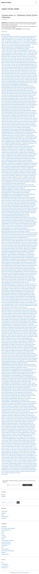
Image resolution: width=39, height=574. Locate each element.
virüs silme (4, 444)
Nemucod (26, 330)
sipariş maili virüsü (21, 393)
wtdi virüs (16, 457)
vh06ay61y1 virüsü (8, 441)
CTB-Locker (8, 178)
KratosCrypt (4, 297)
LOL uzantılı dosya (13, 307)
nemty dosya (9, 330)
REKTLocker (33, 372)
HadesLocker (26, 268)
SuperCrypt (24, 401)
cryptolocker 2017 (21, 149)
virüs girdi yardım (25, 443)
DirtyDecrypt (7, 200)
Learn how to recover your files (26, 300)
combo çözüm (4, 133)
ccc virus (21, 119)
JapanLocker (19, 285)
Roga (35, 378)
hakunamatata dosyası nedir (10, 269)
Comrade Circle (30, 133)
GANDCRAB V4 (25, 251)
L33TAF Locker (32, 299)
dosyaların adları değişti (25, 211)
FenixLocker (27, 231)
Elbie (18, 214)
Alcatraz (32, 65)
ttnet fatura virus (24, 415)
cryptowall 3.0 (23, 172)
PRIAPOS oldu (8, 351)
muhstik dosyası (31, 324)
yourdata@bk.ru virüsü (6, 469)
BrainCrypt (28, 108)
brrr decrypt (33, 112)
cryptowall (11, 172)
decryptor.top (26, 195)
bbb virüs (28, 87)
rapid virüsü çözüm (19, 365)
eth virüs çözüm (18, 226)
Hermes (30, 274)
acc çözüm (8, 56)
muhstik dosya (24, 324)
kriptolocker (7, 299)
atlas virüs (35, 78)
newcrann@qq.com (5, 331)
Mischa (10, 319)
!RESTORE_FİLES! (8, 39)
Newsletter (4, 518)
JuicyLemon (22, 288)
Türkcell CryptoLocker (23, 424)
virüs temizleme (9, 444)
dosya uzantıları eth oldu (26, 204)
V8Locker (16, 435)
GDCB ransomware (17, 255)
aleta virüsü (26, 67)
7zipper (35, 53)
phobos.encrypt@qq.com (29, 345)
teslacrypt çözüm (23, 406)
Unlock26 (33, 432)
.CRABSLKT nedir (8, 42)
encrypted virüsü (21, 221)
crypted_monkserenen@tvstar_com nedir (10, 146)
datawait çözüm (17, 184)
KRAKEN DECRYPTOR (22, 296)
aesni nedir (18, 64)
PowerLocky (7, 350)
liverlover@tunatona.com (9, 304)
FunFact (3, 243)
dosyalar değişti (15, 206)
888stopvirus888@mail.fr (7, 54)
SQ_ (30, 396)
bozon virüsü (19, 107)
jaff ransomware (18, 283)
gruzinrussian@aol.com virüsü (8, 265)
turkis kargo (19, 427)
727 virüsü (24, 53)
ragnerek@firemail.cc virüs (7, 362)
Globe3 (13, 260)
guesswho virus (19, 266)
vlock (15, 446)
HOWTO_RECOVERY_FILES (22, 279)
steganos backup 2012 (6, 399)
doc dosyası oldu (33, 201)
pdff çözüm (20, 342)
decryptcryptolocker (25, 192)
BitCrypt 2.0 (26, 96)
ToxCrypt (8, 410)
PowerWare (20, 350)
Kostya (12, 294)
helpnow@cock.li (21, 274)
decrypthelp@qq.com (30, 194)
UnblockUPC (18, 430)
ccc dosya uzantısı (5, 119)
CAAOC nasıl (20, 116)
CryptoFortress (17, 147)
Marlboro (10, 313)
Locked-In (12, 305)
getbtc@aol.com (30, 255)
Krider (8, 297)
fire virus (33, 238)
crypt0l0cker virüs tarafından (27, 143)
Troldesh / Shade (13, 412)
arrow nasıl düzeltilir (9, 76)
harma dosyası (5, 271)
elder (23, 214)
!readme (3, 39)
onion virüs (13, 338)
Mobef (24, 321)
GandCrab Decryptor (31, 249)
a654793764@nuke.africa (20, 54)
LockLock (35, 305)
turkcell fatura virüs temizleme (10, 426)
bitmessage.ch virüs (6, 98)
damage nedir (15, 180)
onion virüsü (18, 338)
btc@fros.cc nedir (15, 115)
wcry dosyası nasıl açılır (22, 451)
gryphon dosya (24, 265)
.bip (16, 39)
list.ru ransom (21, 302)
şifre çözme (20, 386)
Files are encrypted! (28, 235)
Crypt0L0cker (17, 139)
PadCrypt (14, 339)
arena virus (18, 73)
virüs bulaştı (8, 443)
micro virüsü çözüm (10, 317)
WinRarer (31, 454)
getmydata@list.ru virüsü (14, 259)
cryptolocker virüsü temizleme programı (12, 167)
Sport (27, 396)
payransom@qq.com (22, 341)
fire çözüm (20, 238)
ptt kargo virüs (25, 355)
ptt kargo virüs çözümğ (6, 356)
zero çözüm (6, 471)
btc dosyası (16, 113)
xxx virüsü (19, 461)
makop (33, 310)
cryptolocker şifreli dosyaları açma (23, 158)
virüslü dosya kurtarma (25, 444)
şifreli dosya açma (8, 390)
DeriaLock (24, 197)
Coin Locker (15, 132)
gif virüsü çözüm (5, 260)
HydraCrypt (7, 280)
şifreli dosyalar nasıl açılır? (9, 392)
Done (15, 203)
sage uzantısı (6, 381)
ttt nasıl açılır (28, 420)
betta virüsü (30, 90)
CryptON (11, 170)
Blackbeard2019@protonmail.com (12, 99)
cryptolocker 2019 (5, 150)
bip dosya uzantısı (23, 93)
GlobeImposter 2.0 (25, 260)
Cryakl (23, 138)
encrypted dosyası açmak (17, 220)
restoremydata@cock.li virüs (7, 376)
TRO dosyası (18, 410)
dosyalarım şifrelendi (6, 211)
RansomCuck (19, 362)
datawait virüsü (30, 184)
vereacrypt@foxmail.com (22, 438)
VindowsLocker (15, 441)
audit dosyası (12, 79)
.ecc (20, 42)
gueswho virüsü (5, 268)
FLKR (26, 240)
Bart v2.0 (24, 87)
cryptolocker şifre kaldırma (10, 158)
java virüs (10, 286)
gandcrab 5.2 (7, 249)
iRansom (20, 282)
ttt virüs (12, 421)
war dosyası (19, 449)
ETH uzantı (7, 226)
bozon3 (23, 107)
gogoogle (34, 260)
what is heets (33, 452)
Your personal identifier (25, 468)
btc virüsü (26, 113)
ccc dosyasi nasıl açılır (14, 119)
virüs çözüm (19, 443)
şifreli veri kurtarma (28, 392)
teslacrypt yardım (5, 407)
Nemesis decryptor (28, 327)
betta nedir (20, 90)
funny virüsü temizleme (9, 245)
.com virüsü (19, 40)
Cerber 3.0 (35, 119)
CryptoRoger (21, 170)
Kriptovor (21, 299)
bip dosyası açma (31, 93)
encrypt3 (3, 218)
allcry (32, 68)
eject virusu (6, 214)
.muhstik (33, 43)
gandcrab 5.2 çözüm (14, 249)
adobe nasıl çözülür (18, 61)
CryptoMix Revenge (5, 170)
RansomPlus (24, 362)
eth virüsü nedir (30, 226)
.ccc (5, 40)
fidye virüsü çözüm (28, 232)
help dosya (23, 273)
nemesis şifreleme (18, 328)
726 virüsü (8, 53)
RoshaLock (7, 379)
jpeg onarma (16, 288)
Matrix (34, 314)
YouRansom (32, 468)
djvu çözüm (13, 200)
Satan (26, 381)
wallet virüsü (25, 447)
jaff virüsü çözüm (30, 283)
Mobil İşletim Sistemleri (6, 543)
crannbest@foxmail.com (19, 136)
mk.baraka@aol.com (24, 319)
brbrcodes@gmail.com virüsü (22, 112)
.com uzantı (14, 40)
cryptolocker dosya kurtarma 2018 (25, 153)
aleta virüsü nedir (5, 68)
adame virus (7, 59)
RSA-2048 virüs (25, 379)
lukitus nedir (4, 310)
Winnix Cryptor (26, 454)
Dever (31, 197)
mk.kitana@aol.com (32, 319)
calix (16, 118)
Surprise (28, 401)
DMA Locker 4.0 (17, 201)
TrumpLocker (22, 413)
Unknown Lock (8, 432)
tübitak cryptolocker (22, 421)
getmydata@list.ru (5, 259)
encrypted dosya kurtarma (31, 218)
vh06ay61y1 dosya (26, 440)
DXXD (35, 211)
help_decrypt (10, 274)
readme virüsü (19, 367)
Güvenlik (4, 34)
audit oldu (17, 79)
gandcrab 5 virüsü (13, 248)
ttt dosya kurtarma (9, 420)
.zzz (7, 45)
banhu (29, 85)
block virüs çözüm (27, 101)
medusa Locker (7, 316)
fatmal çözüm (7, 231)
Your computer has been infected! (30, 464)
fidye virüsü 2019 (20, 232)
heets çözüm (26, 271)
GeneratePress (26, 572)
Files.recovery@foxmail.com (11, 237)
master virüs (15, 314)
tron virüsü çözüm (10, 413)
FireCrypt (13, 240)
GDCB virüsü (24, 255)
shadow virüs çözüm (26, 384)
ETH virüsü (24, 226)
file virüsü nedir (20, 235)
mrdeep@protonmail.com (7, 324)
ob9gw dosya (8, 336)
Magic (19, 310)
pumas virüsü (34, 358)
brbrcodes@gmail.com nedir (10, 112)
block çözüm (28, 99)
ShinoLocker (11, 386)
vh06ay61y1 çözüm (18, 440)
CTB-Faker (4, 178)
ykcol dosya (20, 463)
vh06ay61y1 (11, 440)
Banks (12, 87)
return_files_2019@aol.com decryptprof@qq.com (23, 376)
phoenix (3, 347)
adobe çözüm (28, 59)
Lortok (14, 308)
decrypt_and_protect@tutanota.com (28, 189)
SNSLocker (8, 395)
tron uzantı (31, 412)
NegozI (22, 327)
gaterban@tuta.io (22, 254)
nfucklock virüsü (5, 333)
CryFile (26, 138)
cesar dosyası (27, 121)
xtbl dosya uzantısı (26, 458)
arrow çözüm (16, 74)
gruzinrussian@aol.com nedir (30, 263)
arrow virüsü (29, 76)
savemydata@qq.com (6, 382)
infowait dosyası (8, 282)
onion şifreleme (7, 338)
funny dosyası (23, 243)
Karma (29, 290)
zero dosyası (12, 471)
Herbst (26, 274)
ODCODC (19, 336)
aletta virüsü (11, 68)
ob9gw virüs (14, 336)
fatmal (3, 231)
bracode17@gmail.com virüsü (19, 108)
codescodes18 (22, 129)
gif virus (30, 259)
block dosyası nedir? (9, 101)
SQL (2, 547)
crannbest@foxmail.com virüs (31, 136)
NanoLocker (4, 327)
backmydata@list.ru (24, 84)
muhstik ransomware (17, 325)
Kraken (7, 296)
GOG (31, 260)
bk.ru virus (22, 98)
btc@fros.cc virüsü (23, 115)
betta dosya (15, 90)
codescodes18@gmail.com (15, 130)
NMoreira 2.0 (4, 334)
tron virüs (35, 412)
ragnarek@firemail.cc (21, 361)
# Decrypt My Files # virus (11, 48)
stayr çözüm (27, 398)
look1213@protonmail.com (7, 308)
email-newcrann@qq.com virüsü (16, 217)
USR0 (10, 435)
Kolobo (32, 293)
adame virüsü (13, 59)
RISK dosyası (14, 378)
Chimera (8, 124)
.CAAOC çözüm (30, 39)
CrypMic (34, 138)
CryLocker (30, 138)
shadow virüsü (34, 384)
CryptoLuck (29, 169)
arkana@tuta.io (7, 74)
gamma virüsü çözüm (18, 246)
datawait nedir (24, 184)
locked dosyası (25, 304)
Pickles (10, 348)
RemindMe (4, 373)
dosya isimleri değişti (6, 204)
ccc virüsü (25, 119)
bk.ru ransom (16, 98)
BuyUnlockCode (13, 116)
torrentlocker (25, 409)
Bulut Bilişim (4, 526)
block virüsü (34, 101)
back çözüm (16, 82)
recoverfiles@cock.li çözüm (15, 370)
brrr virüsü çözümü (10, 113)
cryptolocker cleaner (30, 150)
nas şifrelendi (9, 327)
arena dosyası (4, 73)
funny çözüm (10, 243)
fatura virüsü (13, 231)
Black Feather (31, 98)
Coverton (12, 135)
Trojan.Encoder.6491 (6, 412)
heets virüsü (11, 273)
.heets (3, 43)
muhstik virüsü (31, 325)
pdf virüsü (15, 342)
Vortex (18, 446)
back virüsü (7, 84)
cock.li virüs (29, 125)
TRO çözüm (13, 410)
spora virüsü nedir (13, 396)
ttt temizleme (7, 421)
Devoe (3, 198)
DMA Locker (4, 201)
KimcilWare (26, 293)
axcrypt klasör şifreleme (11, 81)
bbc (2, 88)
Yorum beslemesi (5, 565)
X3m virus (4, 458)
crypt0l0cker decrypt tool (10, 141)
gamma (15, 245)
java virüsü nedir (28, 286)
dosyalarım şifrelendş (15, 211)
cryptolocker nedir (9, 156)
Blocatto (24, 99)
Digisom (3, 200)
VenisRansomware (5, 437)
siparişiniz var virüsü (30, 393)
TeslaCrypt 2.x (31, 404)
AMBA (19, 70)
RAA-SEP (3, 361)
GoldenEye (4, 262)
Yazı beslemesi (5, 564)
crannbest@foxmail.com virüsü (8, 138)
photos (6, 348)
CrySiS (33, 177)
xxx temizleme (9, 461)
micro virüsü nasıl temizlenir (29, 317)
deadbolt (34, 186)
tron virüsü (4, 413)
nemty (5, 330)
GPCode (34, 262)
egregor (26, 212)
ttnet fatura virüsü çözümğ (29, 416)
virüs (20, 441)
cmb (14, 124)
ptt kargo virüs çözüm (32, 355)
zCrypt (12, 469)
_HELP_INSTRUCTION (7, 36)
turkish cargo (24, 427)
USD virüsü (33, 434)
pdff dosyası (25, 342)
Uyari (12, 435)
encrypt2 (33, 217)
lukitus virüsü (15, 310)
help (19, 273)
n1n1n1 (36, 325)
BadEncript (20, 85)
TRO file (23, 410)
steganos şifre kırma (25, 399)
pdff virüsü (31, 342)
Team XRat (10, 404)
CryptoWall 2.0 (16, 172)
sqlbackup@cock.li (5, 398)
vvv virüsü (17, 447)
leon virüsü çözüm (14, 302)
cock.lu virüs (12, 127)
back (13, 82)
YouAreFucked (10, 464)
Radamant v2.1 (14, 361)
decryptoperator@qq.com (18, 195)
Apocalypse (6, 71)
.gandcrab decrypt (32, 42)
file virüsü (15, 235)
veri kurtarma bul (30, 438)
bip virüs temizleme (23, 95)
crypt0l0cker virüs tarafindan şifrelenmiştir (12, 143)
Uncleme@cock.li (25, 430)
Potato (3, 350)
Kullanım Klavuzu (5, 516)
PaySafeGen (29, 341)
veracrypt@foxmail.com (11, 438)
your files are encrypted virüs (25, 466)
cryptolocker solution (8, 160)
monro (17, 322)
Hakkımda (4, 513)
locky (3, 307)
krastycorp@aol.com (31, 296)
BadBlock (15, 85)
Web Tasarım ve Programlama (8, 550)
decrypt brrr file (17, 189)
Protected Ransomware (25, 353)
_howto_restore (30, 36)
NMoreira (35, 333)
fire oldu (29, 238)
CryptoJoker (9, 149)
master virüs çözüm (22, 314)
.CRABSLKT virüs (15, 42)
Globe (10, 260)
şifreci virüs (14, 389)
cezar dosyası (19, 122)
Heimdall (16, 273)
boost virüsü (22, 105)
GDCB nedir (10, 255)
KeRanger (13, 291)
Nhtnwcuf (10, 333)
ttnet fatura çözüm (16, 415)
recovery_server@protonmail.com (14, 372)
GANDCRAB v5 (31, 251)
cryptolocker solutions (17, 160)
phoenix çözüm (8, 347)
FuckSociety (34, 242)
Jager (8, 285)
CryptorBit (16, 170)
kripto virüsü (27, 297)
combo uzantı (17, 133)
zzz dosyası (11, 472)
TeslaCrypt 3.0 (10, 406)
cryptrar (21, 175)
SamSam (18, 381)
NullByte (3, 336)
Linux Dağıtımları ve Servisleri (7, 540)
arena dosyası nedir (12, 73)
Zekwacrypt (16, 469)
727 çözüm (14, 53)
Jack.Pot (27, 282)
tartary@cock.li (5, 404)
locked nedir (31, 304)
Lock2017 (16, 304)
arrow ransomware (17, 76)
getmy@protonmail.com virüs (31, 257)
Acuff (18, 57)
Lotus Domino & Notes (6, 542)
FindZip (16, 238)
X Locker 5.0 (26, 457)
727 (11, 53)
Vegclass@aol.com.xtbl (28, 435)
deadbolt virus (4, 187)
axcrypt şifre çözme (20, 81)
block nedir (16, 101)
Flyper (29, 240)
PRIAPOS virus (14, 351)
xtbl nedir (32, 458)
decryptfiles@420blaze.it (20, 194)
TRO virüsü (27, 410)
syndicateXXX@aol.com (19, 403)
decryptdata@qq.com (6, 194)
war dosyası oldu (25, 449)
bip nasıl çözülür (10, 95)
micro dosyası (20, 316)
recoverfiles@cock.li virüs (27, 370)
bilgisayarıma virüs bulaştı (13, 93)
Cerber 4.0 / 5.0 (5, 121)
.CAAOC (24, 39)
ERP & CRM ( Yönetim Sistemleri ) (8, 528)
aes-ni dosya (7, 64)
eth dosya (12, 225)
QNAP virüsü (25, 359)
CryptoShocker (33, 170)
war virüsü (7, 451)
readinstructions (12, 367)
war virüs (31, 449)
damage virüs (28, 180)
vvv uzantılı (12, 447)
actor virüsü (14, 57)
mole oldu (4, 322)
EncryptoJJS (16, 223)
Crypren (3, 139)
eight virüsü (33, 212)
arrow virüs (24, 76)
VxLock (20, 447)
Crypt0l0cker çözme (24, 139)
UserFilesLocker (5, 435)
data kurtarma (18, 181)
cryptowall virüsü (5, 175)
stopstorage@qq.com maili (16, 401)
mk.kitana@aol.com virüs (7, 321)
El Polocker (14, 214)
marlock (14, 313)
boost (27, 104)
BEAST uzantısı (20, 88)
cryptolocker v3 (5, 163)
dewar (12, 198)
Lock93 (20, 304)
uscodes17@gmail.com (21, 434)
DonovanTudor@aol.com (22, 203)
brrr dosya (4, 113)
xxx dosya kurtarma (22, 460)
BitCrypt (21, 96)
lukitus (27, 308)
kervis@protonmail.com (20, 291)
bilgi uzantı (24, 91)
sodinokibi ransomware (15, 395)
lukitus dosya (32, 308)
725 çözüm (31, 50)
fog (31, 240)
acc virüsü (18, 56)
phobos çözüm (22, 344)
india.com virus (24, 280)
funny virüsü (29, 243)
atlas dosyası (13, 78)
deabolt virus (26, 186)
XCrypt (12, 458)
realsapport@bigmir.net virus (17, 369)
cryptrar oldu (32, 175)
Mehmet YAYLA (6, 2)
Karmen (32, 290)
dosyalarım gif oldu (14, 209)
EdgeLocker (17, 212)
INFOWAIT (29, 280)
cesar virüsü (7, 122)
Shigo (8, 386)
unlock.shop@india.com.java (24, 432)
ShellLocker (4, 386)
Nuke (36, 334)
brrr (29, 112)
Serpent (29, 382)
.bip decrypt (19, 39)
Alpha (16, 70)
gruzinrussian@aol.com (6, 263)
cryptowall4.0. (12, 175)
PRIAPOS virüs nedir (22, 351)
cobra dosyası (27, 124)
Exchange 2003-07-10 (6, 530)
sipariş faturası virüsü (12, 393)
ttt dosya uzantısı (17, 420)
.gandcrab (26, 42)
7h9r (33, 53)
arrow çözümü (23, 74)
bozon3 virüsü (29, 107)
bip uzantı (16, 95)
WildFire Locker (19, 454)
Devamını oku (4, 31)
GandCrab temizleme (17, 251)
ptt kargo (12, 355)
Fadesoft (15, 229)
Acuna (21, 57)
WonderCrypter (13, 455)
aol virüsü (31, 70)
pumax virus (10, 359)
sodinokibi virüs (24, 395)
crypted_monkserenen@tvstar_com (21, 144)
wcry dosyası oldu (31, 451)
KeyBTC (3, 293)
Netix (36, 330)
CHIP (12, 124)
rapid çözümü (20, 364)
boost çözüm (31, 104)
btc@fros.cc (9, 115)
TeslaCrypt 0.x (25, 404)
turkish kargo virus (5, 429)
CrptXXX (19, 138)
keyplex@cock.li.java (14, 293)
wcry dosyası (14, 451)
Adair (36, 57)
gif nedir (27, 259)
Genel (3, 531)
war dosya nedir (13, 449)
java (23, 285)
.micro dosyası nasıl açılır (14, 43)
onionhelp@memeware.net (26, 338)
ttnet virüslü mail (28, 418)
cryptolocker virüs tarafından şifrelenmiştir (13, 164)
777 (27, 53)
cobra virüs (4, 125)
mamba (6, 313)
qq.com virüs (30, 359)
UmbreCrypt (4, 430)
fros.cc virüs (24, 242)
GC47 (28, 254)
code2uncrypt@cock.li (25, 127)
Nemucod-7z (31, 330)
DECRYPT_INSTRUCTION (25, 190)
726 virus (3, 53)
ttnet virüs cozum (21, 418)
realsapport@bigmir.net (6, 369)
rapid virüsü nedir (26, 365)
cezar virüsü (4, 124)
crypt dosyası (8, 139)
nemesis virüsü (25, 328)
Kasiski (3, 291)
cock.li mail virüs (15, 125)
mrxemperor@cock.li (16, 324)
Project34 (18, 353)
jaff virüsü (24, 283)
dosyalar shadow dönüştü (24, 206)
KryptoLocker (25, 299)
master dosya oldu (8, 314)
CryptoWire (17, 175)
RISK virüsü (31, 378)
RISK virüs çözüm (25, 378)
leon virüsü (8, 302)
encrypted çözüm (13, 218)
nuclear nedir (19, 334)
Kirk (30, 293)
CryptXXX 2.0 (14, 177)
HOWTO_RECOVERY (12, 279)
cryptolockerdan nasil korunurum (12, 169)
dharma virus (31, 198)
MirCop (3, 319)
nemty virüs (21, 330)
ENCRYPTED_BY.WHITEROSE (31, 221)
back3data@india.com (14, 84)
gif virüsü (35, 259)
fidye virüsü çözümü (11, 234)
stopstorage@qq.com (6, 401)
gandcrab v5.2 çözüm (6, 254)
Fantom (33, 229)
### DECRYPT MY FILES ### (23, 48)
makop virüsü (10, 311)
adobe (23, 59)
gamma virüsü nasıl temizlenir (30, 246)
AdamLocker (19, 59)
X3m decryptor (32, 457)
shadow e (14, 384)
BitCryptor (31, 96)
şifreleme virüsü (20, 389)
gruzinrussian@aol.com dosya (17, 263)
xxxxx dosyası (30, 461)
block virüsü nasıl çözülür (7, 102)
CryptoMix (34, 169)
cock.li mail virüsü (22, 125)
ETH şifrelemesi (25, 225)
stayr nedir (33, 398)
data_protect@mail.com (26, 181)
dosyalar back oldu (8, 206)
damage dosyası (8, 180)
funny (6, 243)
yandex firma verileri (13, 463)
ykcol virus (34, 463)
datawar (3, 186)
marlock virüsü (19, 313)
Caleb (7, 118)
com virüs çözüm (28, 132)
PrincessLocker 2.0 (12, 353)
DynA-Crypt (4, 212)
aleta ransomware (8, 67)
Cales (10, 118)
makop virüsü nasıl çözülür (27, 311)
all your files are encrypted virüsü (23, 68)
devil (34, 197)
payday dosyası (14, 341)
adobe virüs (32, 61)
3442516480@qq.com (23, 50)
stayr (24, 398)
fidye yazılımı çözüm (20, 234)
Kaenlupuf (27, 288)
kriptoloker (12, 299)
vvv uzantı (7, 447)
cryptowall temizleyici (32, 173)
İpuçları (8, 34)
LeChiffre (35, 300)
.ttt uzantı (3, 45)
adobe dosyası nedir (9, 61)
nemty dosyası (16, 330)
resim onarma (14, 373)
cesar (15, 121)
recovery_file (4, 372)
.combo (23, 40)
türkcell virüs (27, 426)
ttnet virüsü (34, 418)
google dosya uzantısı (15, 262)
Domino (12, 203)
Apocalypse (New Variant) (15, 71)
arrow (12, 74)
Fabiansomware (24, 228)
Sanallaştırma (4, 545)
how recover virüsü (21, 276)
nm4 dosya (20, 333)
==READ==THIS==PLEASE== (8, 50)
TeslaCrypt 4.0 (16, 406)
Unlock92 (3, 434)
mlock (13, 321)
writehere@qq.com (30, 455)
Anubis (27, 70)
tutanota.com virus (13, 429)
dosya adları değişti (31, 203)
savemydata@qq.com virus (16, 382)
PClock (34, 341)
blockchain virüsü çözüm (7, 104)
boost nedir (7, 105)
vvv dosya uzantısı (28, 446)
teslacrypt (19, 404)
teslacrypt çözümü (31, 406)
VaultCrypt (20, 435)
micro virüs (4, 317)
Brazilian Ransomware (26, 110)
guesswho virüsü (26, 266)
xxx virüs (14, 461)
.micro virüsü (28, 43)
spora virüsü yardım (22, 396)
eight (29, 212)
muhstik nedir (4, 325)
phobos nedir (14, 345)
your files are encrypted (13, 466)
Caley (13, 118)
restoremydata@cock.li (16, 375)
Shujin (16, 386)
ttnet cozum (27, 413)
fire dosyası (25, 238)
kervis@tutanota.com (29, 291)
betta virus (25, 90)
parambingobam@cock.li (29, 339)
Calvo (24, 118)
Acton (31, 56)
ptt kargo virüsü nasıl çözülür (17, 356)
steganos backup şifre (15, 399)
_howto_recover (23, 36)
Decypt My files (14, 197)
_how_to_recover (15, 36)
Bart (21, 87)
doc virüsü (8, 203)
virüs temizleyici (16, 444)
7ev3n (30, 53)
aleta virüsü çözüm (33, 67)
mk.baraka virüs (16, 319)
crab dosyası (17, 135)
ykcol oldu (30, 463)
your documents (5, 466)
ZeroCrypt (22, 471)
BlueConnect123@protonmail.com (19, 104)
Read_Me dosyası (5, 367)
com (23, 132)
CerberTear (11, 121)
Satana (29, 381)
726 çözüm (24, 51)
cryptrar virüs (4, 177)
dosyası (31, 211)
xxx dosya (15, 460)
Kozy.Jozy (16, 294)
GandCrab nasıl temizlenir (7, 251)
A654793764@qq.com (31, 54)
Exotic (19, 228)
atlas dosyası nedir (21, 78)
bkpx (27, 98)
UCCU (33, 429)
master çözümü (30, 313)
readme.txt (25, 367)
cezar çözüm (13, 122)
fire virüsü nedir (7, 240)
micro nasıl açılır (26, 316)
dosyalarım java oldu (22, 209)
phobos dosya (8, 345)
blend (20, 99)
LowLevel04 (23, 308)
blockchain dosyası (24, 102)
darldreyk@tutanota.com (9, 181)
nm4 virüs (25, 333)
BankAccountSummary (6, 87)
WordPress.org (5, 567)
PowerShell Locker (14, 350)
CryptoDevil (4, 147)
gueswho (32, 266)
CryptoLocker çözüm (14, 152)
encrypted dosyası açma (7, 220)
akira (17, 65)
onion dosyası (29, 336)
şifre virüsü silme (9, 387)
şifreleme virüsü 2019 (28, 389)
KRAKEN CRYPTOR (13, 296)
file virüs (10, 235)
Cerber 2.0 (30, 119)
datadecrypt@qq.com (21, 183)
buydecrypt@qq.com (6, 116)
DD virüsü (18, 186)
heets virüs (6, 273)
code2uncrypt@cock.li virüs (7, 129)
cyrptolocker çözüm (31, 178)
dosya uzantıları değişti (15, 204)
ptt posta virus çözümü (11, 358)
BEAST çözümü (7, 88)
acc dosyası (13, 56)
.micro (7, 43)
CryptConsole (11, 144)
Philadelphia (12, 344)
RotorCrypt (11, 379)
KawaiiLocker (7, 291)
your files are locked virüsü (14, 468)
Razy (36, 365)
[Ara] (18, 502)
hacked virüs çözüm (19, 268)
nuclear (8, 334)
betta (5, 90)
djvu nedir (34, 200)
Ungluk (30, 430)
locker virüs (16, 305)
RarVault (32, 365)
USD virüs (28, 434)
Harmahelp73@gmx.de (18, 271)
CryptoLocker (15, 149)
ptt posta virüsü (20, 358)
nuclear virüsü (31, 334)
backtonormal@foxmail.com (7, 85)
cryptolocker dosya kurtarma (11, 153)
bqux (33, 107)
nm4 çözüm (15, 333)
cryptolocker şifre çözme (19, 156)
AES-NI (3, 64)
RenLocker (8, 373)
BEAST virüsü (26, 88)
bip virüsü (29, 95)
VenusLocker (12, 437)
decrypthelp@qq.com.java (7, 195)
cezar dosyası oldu (26, 122)
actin (29, 56)
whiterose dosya (12, 454)
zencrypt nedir (29, 469)
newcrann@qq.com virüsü (15, 331)
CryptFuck (21, 146)
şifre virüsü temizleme (17, 387)
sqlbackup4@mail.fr (14, 398)
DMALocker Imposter (25, 201)
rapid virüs (26, 364)
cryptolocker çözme (5, 152)
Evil (12, 228)
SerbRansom (25, 382)
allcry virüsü (6, 70)
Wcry (10, 451)
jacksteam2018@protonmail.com (8, 283)
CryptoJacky (4, 149)
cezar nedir (33, 122)
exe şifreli (15, 228)
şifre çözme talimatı (27, 386)
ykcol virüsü (4, 464)
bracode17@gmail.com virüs (7, 108)
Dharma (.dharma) (17, 198)
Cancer (26, 118)
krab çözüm (21, 294)
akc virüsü (13, 65)
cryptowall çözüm (7, 173)
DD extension (13, 186)
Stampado (20, 398)
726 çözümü (29, 51)
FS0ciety (29, 242)
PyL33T (20, 359)
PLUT (21, 348)
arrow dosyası (29, 74)
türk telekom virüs (15, 424)
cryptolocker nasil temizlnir (22, 155)
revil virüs (9, 378)
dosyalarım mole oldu (31, 209)
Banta (15, 87)
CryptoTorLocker (5, 172)
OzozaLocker (9, 339)
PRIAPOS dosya (26, 350)
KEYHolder (7, 293)
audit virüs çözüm (28, 79)
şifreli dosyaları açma (19, 392)
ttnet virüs (15, 418)
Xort (18, 458)
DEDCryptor (19, 197)
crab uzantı (22, 135)
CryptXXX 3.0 (20, 177)
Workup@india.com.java (21, 455)
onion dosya (23, 336)
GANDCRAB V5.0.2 (13, 252)
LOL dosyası (6, 307)
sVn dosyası (33, 401)
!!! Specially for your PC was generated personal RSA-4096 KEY (21, 37)
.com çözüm (9, 40)
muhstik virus (25, 325)
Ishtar (23, 282)
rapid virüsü (4, 365)
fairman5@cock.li (27, 229)
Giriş (2, 562)
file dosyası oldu (5, 235)
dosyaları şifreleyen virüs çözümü (15, 208)
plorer (13, 348)
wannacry (30, 447)
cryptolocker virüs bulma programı (23, 163)
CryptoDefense (32, 146)
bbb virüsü (33, 87)
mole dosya (28, 321)
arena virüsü (31, 73)
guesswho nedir (12, 266)
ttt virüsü (16, 421)
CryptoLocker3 (23, 167)
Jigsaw (33, 286)
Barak (18, 87)
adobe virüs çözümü (6, 62)
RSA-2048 (19, 379)
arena (28, 71)
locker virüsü (22, 305)
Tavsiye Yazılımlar (5, 548)
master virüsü (29, 314)
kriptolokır (17, 299)
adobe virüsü (13, 62)
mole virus (8, 322)
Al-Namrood (20, 65)
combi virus (34, 132)
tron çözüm (20, 412)
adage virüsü (31, 57)
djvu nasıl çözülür (28, 200)
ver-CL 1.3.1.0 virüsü (28, 437)
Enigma (27, 223)
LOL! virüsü (24, 307)
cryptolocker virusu (26, 164)
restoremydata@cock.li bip (27, 375)
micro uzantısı (33, 316)
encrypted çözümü (21, 218)
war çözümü (6, 449)
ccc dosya (35, 118)
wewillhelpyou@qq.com (6, 452)
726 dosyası (34, 51)
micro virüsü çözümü (19, 317)
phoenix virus (21, 347)
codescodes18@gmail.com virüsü (28, 130)
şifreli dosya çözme (16, 390)
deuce (28, 197)
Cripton (16, 138)
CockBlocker (18, 127)
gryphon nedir (30, 265)
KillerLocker (21, 293)
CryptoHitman (29, 147)
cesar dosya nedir (20, 121)
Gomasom (8, 262)
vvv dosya (22, 446)
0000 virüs (16, 50)
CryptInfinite (25, 146)
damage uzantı (22, 180)
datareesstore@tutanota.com (8, 184)
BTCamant (30, 115)
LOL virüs (20, 307)
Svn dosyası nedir (5, 403)
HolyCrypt (15, 276)
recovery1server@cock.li (26, 372)
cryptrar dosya (27, 175)
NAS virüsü (15, 327)
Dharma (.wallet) (25, 198)
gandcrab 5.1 (20, 248)
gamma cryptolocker (22, 245)
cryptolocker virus (11, 163)
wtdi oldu (12, 457)
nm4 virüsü (30, 333)
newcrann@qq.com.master (26, 331)
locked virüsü (6, 305)
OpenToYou (4, 339)
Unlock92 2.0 (8, 434)
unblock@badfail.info (11, 430)
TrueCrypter (16, 413)
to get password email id (17, 409)
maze (3, 316)
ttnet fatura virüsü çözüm (18, 416)
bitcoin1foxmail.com (15, 96)
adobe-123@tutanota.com (21, 62)
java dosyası (32, 285)
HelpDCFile (15, 274)
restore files (31, 373)
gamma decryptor (29, 245)
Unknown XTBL (15, 432)
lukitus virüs (9, 310)
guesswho (6, 266)
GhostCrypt (22, 259)
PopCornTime (34, 348)
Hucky (3, 280)
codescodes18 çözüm (29, 129)
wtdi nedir (7, 457)
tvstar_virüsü (28, 429)
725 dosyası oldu (8, 51)
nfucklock (34, 331)
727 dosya (19, 53)
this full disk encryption (13, 407)
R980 (35, 359)
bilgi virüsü (29, 91)
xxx (12, 460)
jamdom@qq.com (13, 285)
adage (27, 57)
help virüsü (32, 273)
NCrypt (19, 327)
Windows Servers (5, 554)
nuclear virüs (25, 334)
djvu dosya (18, 200)
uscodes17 (14, 434)
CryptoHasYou (23, 147)
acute (24, 57)
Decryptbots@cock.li (16, 192)
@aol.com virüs (28, 47)
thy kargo (21, 407)
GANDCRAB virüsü (14, 254)
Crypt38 (6, 144)
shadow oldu (19, 384)
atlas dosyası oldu (28, 78)
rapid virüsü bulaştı (11, 365)
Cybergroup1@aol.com (16, 178)
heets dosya (31, 271)
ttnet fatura (9, 415)
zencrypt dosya (23, 469)
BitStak (11, 98)
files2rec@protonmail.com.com (8, 238)
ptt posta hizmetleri (27, 356)
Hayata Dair (4, 536)
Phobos (16, 344)
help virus (28, 273)
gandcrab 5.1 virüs (27, 248)
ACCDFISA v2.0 (24, 56)
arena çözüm (32, 71)
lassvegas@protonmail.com (13, 300)
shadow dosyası (8, 384)
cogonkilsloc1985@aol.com (7, 132)
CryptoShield (26, 170)
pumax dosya (4, 359)
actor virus (9, 57)
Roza (15, 379)
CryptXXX (9, 177)
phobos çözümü (28, 344)
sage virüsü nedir (12, 381)
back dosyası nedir (23, 82)
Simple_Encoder (5, 393)
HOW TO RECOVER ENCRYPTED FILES (14, 277)
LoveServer (18, 308)
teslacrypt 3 (4, 406)
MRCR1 (35, 322)
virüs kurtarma (33, 443)
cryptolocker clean (22, 150)
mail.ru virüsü (29, 310)
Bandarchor (25, 85)
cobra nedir (33, 124)
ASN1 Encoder (8, 78)
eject (3, 214)
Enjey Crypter (32, 223)
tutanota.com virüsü (22, 429)
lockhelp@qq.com (28, 305)
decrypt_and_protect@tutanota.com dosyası (11, 190)
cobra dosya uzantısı (20, 124)
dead (31, 186)
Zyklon (3, 472)
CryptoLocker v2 (29, 161)
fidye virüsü (14, 232)
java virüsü (22, 286)
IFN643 (11, 280)
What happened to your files (17, 452)
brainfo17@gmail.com (6, 110)
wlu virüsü (7, 455)
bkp (25, 98)
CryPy (31, 177)
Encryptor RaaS (23, 223)
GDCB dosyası (4, 255)
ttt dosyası (23, 420)
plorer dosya (17, 348)
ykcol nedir (25, 463)
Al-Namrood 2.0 (27, 65)
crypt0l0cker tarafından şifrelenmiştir (23, 141)
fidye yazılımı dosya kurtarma (31, 234)
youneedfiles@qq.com (17, 464)
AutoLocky (4, 81)
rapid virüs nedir (32, 364)
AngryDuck (23, 70)
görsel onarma (29, 262)
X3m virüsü (8, 458)
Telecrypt (15, 404)
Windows (3, 552)
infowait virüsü (15, 282)
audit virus (22, 79)
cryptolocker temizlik (21, 161)
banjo (32, 85)
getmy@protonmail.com (6, 257)
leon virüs (3, 302)
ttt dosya (3, 420)
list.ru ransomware (28, 302)
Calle (18, 118)
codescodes (15, 129)
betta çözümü (9, 90)
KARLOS (25, 290)
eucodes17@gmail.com (6, 228)
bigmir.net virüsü (9, 91)
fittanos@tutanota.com (20, 240)
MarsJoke (25, 313)
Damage (3, 180)
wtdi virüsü (21, 457)
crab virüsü (27, 135)
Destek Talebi (4, 511)
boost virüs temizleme (14, 105)
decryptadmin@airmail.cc (7, 192)
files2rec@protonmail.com (23, 237)
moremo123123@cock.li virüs (25, 322)
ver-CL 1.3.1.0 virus (19, 437)
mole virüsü (13, 322)
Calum (21, 118)
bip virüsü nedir (8, 96)
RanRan (14, 362)
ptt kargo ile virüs (17, 355)
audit (8, 79)
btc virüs (21, 113)
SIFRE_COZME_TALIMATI (7, 389)
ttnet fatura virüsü (9, 416)
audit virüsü (34, 79)
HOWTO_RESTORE (32, 279)
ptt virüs (25, 358)
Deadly (16, 187)
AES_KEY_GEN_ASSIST (32, 62)
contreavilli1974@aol (6, 135)
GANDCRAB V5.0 (5, 252)
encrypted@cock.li (5, 223)
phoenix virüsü (27, 347)
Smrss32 (3, 395)
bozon (6, 107)
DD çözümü (7, 186)
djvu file (22, 200)
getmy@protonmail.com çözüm (18, 257)
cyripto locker (24, 178)
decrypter (13, 194)
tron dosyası (25, 412)
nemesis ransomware (9, 328)
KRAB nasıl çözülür (28, 294)
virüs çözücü (13, 443)
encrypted (8, 218)
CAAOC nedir (25, 116)
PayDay (3, 341)
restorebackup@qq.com (6, 375)
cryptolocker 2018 (29, 149)
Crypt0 (12, 139)
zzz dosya (7, 472)
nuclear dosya (14, 334)
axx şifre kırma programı (6, 82)
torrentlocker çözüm (32, 409)
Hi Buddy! (5, 276)
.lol (5, 43)
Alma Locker (11, 70)
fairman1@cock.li (20, 229)
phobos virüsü (20, 345)
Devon (6, 198)
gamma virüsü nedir (6, 248)
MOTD (32, 322)
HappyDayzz (19, 269)
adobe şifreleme (25, 61)
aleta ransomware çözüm (18, 67)
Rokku (3, 379)
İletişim (3, 514)
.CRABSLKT (28, 40)
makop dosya (4, 311)
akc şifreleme (8, 65)
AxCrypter (35, 81)
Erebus (7, 225)
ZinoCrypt (33, 471)
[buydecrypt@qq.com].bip (19, 47)
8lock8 (13, 54)
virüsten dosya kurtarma (9, 446)
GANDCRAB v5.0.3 (21, 252)
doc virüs (3, 203)
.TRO (36, 43)
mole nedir (34, 321)
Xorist (15, 458)
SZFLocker (26, 403)
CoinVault (20, 132)
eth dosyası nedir (17, 225)
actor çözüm (4, 57)
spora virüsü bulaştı (31, 395)
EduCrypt (22, 212)
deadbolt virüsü (11, 187)
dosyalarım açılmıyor (26, 208)
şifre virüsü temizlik (26, 387)
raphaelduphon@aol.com (7, 364)
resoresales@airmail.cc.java (23, 373)
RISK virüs (19, 378)
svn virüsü (11, 403)
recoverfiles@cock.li (6, 370)
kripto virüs (22, 297)
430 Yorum (5, 474)
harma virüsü (10, 271)
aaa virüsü (4, 56)
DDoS (22, 186)
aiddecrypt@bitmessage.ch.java (27, 64)
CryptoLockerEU (22, 169)
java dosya (27, 285)
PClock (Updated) (5, 342)
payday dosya (8, 341)
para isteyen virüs (20, 339)
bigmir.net (4, 91)
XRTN (21, 458)
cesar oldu (32, 121)
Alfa (15, 68)
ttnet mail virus (9, 418)
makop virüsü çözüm (17, 311)
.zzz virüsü (10, 45)
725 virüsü (19, 51)
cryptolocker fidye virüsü (11, 155)
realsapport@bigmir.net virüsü (30, 369)
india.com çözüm (16, 280)
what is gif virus (27, 452)
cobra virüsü (9, 125)
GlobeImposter (18, 260)
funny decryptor (17, 243)
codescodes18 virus (6, 130)
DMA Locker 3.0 (10, 201)
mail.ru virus (23, 310)
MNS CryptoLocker (19, 321)
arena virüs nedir (24, 73)
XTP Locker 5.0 (7, 460)
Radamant (8, 361)
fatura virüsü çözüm (20, 231)
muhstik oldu (10, 325)
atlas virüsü (4, 79)
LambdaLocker (5, 300)
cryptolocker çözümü (23, 152)
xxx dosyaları (29, 460)
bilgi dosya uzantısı (17, 91)
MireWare (7, 319)
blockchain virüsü (31, 102)
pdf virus (11, 342)
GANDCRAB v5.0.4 (29, 252)
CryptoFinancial (10, 147)
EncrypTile (11, 223)
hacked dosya (11, 268)
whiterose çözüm (5, 454)
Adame (3, 59)
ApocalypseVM (24, 71)
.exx (23, 42)
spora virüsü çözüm (5, 396)
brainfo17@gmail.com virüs (16, 110)
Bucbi (34, 115)
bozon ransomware (12, 107)
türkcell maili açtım (20, 426)
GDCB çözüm (32, 254)
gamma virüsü (11, 246)
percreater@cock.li (5, 344)
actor (34, 56)
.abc (14, 39)
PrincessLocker (5, 353)
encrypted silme (26, 220)
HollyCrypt (10, 276)
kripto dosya (12, 297)
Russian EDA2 (31, 379)
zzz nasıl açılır (17, 472)
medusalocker (14, 316)
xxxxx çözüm (23, 461)
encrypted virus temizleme (11, 221)
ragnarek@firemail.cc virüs (31, 361)
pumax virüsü (15, 359)
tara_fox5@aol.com (33, 403)
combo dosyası (11, 133)
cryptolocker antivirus (13, 150)
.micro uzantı (22, 43)
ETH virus (12, 226)
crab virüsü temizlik (10, 136)
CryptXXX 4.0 (26, 177)
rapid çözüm (14, 364)
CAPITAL (30, 118)
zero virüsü (17, 471)
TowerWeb (4, 410)
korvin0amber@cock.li (6, 294)
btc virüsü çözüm (31, 113)
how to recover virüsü (26, 277)
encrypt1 (29, 217)
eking (10, 214)
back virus (30, 82)
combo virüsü (23, 133)
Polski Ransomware (27, 348)
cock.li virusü (7, 127)
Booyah (26, 105)
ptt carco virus (7, 355)
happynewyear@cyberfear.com (28, 269)
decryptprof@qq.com (6, 197)
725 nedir (14, 51)
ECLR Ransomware (11, 212)
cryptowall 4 (28, 172)
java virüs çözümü (16, 286)
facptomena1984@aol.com (7, 229)
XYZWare (6, 463)
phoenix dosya (15, 347)
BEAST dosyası (13, 88)
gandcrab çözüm (22, 249)
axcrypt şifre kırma (28, 81)
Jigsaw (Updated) (5, 288)
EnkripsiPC (4, 225)
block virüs (21, 101)
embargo (25, 217)
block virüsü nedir (15, 102)
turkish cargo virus (31, 427)
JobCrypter (11, 288)
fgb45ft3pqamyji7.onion (6, 232)
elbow (20, 214)
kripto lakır (17, 297)
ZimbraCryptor (28, 471)
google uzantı (23, 262)
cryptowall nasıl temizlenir (16, 173)
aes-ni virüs (13, 64)
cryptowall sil (24, 173)
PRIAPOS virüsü (30, 351)
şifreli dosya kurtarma (25, 390)
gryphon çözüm (17, 265)
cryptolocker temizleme (12, 161)
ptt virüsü (29, 358)
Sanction (22, 381)
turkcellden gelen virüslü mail (10, 427)
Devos (9, 198)
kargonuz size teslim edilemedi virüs (16, 290)
